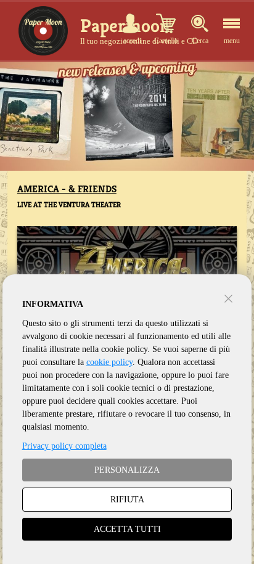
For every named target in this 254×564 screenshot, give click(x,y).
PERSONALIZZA (127, 470)
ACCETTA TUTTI (127, 529)
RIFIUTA (127, 499)
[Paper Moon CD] (43, 30)
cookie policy (109, 362)
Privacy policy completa (64, 446)
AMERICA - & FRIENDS (67, 188)
